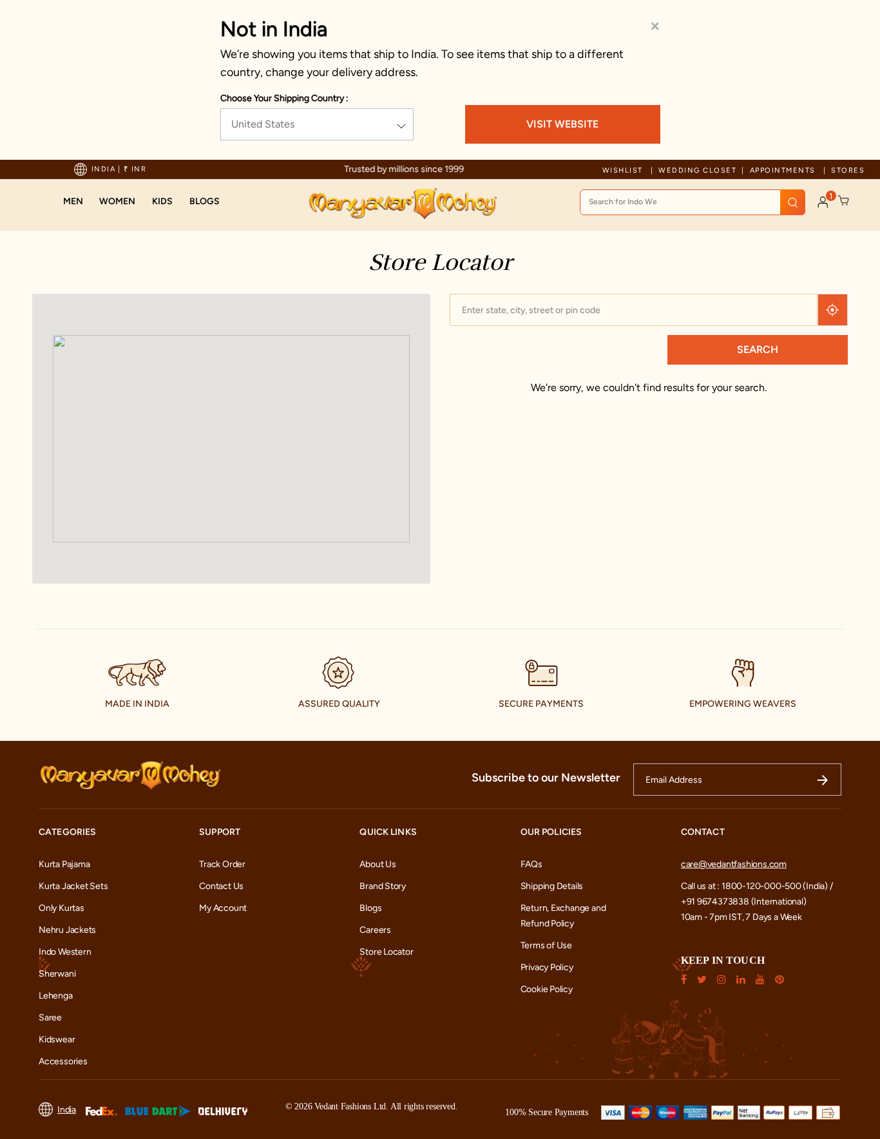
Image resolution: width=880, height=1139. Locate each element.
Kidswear (57, 1039)
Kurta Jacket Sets (73, 886)
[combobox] (692, 202)
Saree (50, 1017)
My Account (223, 908)
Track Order (222, 864)
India (66, 1109)
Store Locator (386, 951)
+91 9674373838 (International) (744, 901)
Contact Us (221, 886)
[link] (204, 201)
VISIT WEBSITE (562, 124)
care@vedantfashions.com (734, 864)
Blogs (370, 908)
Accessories (63, 1061)
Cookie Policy (547, 989)
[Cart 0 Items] (843, 201)
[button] (73, 201)
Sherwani (57, 973)
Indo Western (65, 951)
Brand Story (382, 886)
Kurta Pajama (64, 864)
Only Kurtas (61, 908)
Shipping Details (552, 886)
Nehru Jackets (67, 929)
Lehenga (56, 995)
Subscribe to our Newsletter (546, 777)
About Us (377, 864)
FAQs (531, 864)
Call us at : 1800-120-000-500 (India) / (757, 886)
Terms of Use (546, 945)
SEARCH (757, 349)
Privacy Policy (547, 967)
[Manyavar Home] (402, 203)
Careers (375, 929)
